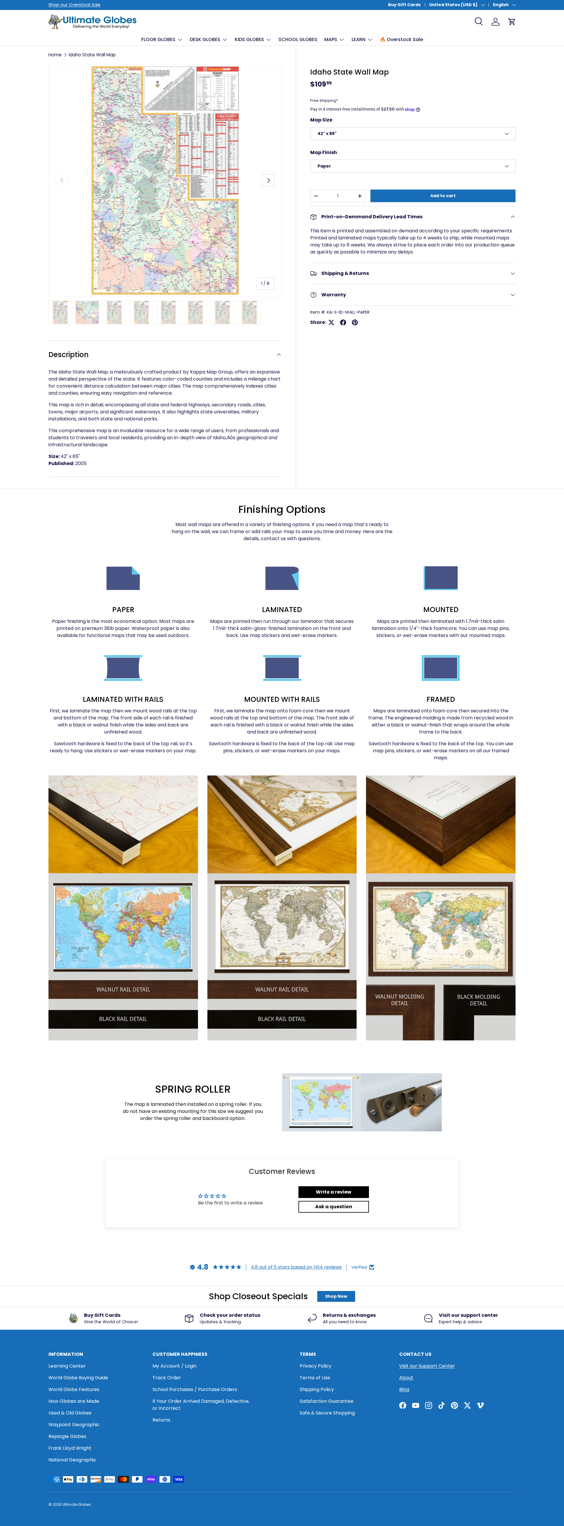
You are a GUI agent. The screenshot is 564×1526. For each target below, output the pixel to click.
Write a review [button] (333, 1192)
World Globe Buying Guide (78, 1377)
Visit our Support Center (427, 1366)
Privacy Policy (315, 1366)
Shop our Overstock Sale (74, 5)
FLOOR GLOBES (158, 39)
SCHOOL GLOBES (297, 39)
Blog (404, 1389)
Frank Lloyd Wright (69, 1448)
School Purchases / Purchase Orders (194, 1389)
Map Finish (323, 152)
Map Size (321, 119)
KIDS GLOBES (249, 39)
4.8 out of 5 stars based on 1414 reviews (296, 1267)
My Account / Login (174, 1366)
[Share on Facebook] (343, 322)
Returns (161, 1420)
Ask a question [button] (333, 1206)
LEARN (358, 39)
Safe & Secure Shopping (327, 1413)
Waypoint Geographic (74, 1424)
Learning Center (67, 1366)
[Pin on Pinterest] (355, 322)
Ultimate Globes (76, 1504)
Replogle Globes (67, 1436)
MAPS (330, 39)
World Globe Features (73, 1389)
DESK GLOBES (205, 39)
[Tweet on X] (331, 322)
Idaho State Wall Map (92, 55)
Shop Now (336, 1296)
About (406, 1377)
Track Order (166, 1377)
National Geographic (72, 1459)
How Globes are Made (73, 1401)
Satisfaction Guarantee (326, 1401)
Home (55, 55)
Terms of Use (315, 1377)
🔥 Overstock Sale (401, 39)
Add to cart (443, 196)
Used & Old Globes (69, 1413)
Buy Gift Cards (404, 5)
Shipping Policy (317, 1389)
